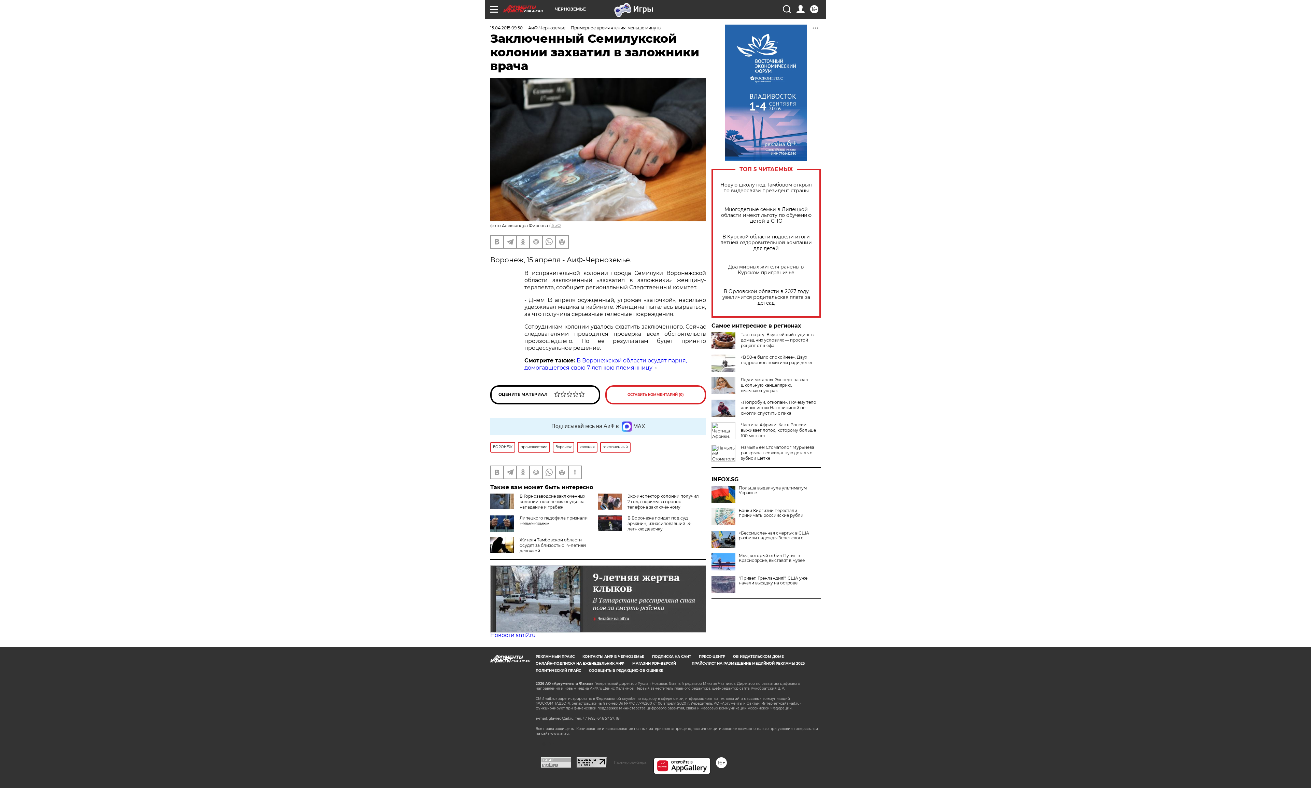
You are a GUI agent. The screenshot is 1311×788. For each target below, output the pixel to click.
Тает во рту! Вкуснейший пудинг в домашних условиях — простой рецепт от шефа (777, 340)
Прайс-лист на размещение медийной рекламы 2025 (748, 663)
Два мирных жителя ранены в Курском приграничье (766, 270)
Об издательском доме (758, 656)
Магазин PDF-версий (654, 663)
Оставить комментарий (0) (656, 394)
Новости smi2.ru (513, 635)
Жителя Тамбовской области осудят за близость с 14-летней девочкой (553, 545)
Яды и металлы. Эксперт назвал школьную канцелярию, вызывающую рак (774, 385)
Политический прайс (558, 670)
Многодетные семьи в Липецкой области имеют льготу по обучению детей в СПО (766, 215)
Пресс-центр (712, 656)
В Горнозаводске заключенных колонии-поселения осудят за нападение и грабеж (552, 502)
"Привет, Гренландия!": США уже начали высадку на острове (773, 580)
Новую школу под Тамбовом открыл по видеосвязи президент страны (766, 188)
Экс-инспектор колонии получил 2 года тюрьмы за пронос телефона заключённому (663, 502)
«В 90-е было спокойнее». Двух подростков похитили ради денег (777, 360)
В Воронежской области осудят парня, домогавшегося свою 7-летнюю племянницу (605, 364)
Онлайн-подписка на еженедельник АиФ (580, 663)
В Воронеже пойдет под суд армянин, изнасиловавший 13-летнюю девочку (660, 523)
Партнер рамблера (630, 762)
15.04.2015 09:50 (506, 27)
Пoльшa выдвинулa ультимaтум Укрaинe (773, 490)
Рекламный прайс (555, 656)
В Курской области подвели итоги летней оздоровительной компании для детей (766, 242)
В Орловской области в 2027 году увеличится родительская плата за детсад (766, 297)
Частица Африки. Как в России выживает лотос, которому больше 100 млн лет (778, 430)
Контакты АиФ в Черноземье (613, 656)
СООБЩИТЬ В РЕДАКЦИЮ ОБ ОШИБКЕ (626, 670)
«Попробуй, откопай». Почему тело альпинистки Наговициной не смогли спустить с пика (778, 408)
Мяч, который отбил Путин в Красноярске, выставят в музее (772, 558)
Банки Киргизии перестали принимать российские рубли (771, 513)
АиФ (556, 225)
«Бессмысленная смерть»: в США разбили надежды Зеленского (774, 535)
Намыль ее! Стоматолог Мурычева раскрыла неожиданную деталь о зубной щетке (777, 453)
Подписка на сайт (671, 656)
